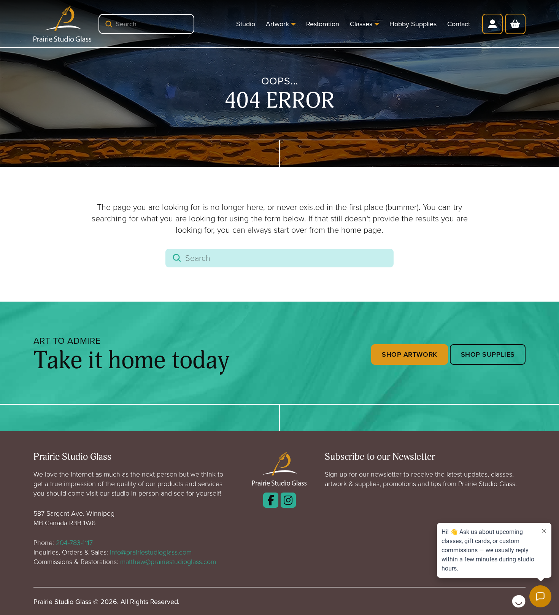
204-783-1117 (74, 542)
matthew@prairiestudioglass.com (168, 561)
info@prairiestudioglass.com (151, 551)
